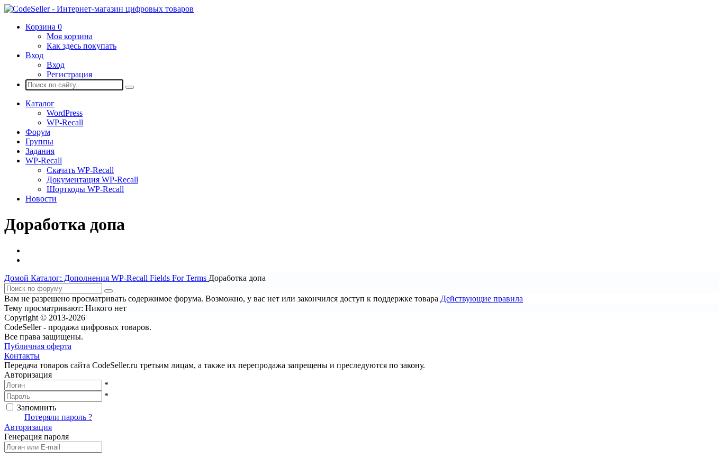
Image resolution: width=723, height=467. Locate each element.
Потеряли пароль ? (58, 417)
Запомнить (36, 407)
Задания (40, 150)
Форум (37, 131)
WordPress (65, 112)
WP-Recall (65, 122)
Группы (39, 141)
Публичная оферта (37, 346)
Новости (41, 198)
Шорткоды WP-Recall (85, 189)
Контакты (22, 355)
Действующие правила (481, 298)
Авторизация (28, 427)
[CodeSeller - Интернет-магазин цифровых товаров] (99, 8)
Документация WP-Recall (92, 179)
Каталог (40, 103)
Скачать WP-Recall (80, 170)
